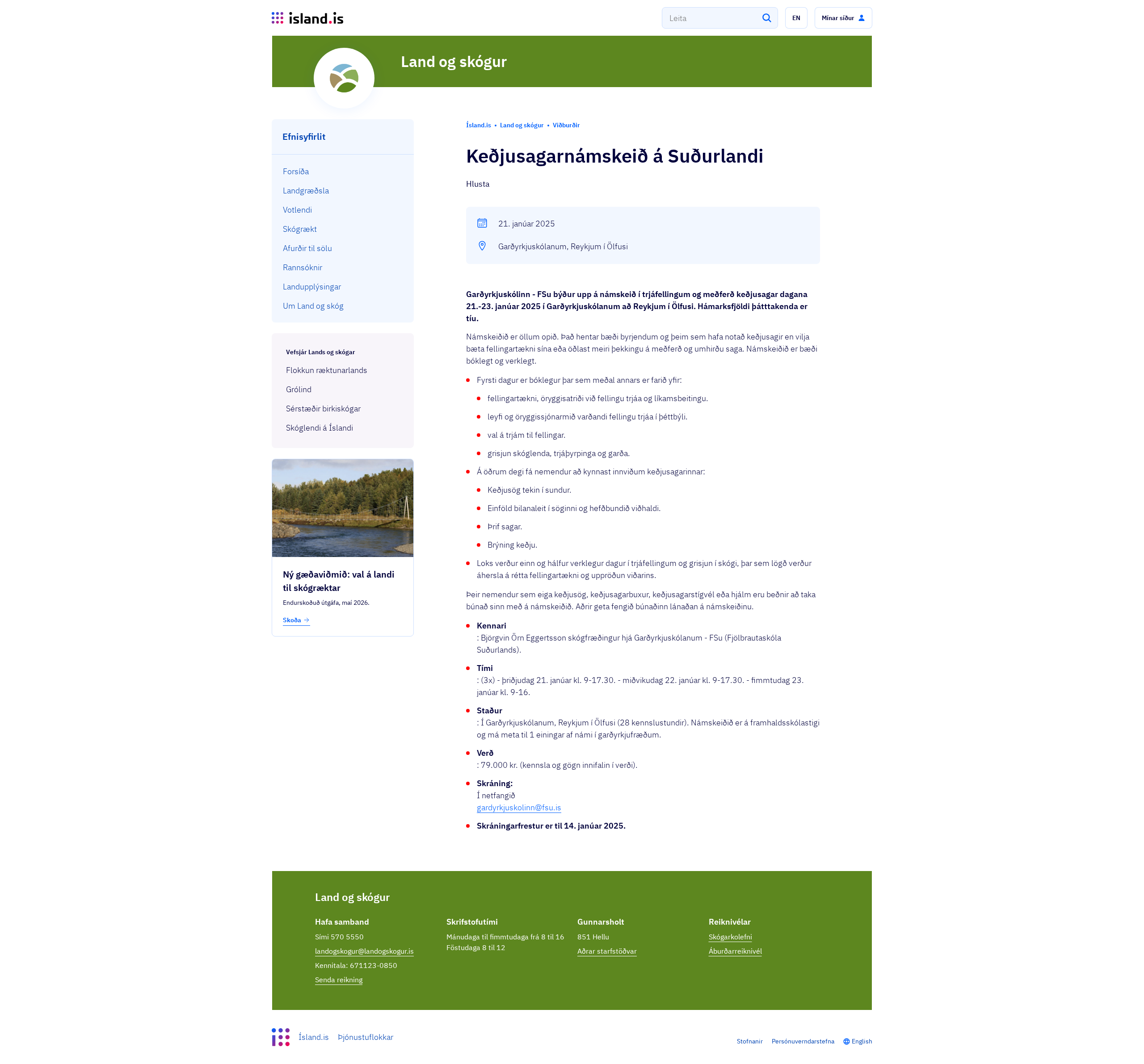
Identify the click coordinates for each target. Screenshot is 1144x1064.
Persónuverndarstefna (803, 1041)
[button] (796, 18)
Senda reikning (338, 979)
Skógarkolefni (730, 936)
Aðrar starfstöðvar (607, 951)
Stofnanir (750, 1041)
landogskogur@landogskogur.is (364, 951)
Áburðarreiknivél (735, 951)
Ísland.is (314, 1037)
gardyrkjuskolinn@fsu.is (519, 807)
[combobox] (720, 18)
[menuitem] (343, 171)
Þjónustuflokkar (365, 1037)
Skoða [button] (292, 620)
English (862, 1041)
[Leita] (766, 18)
